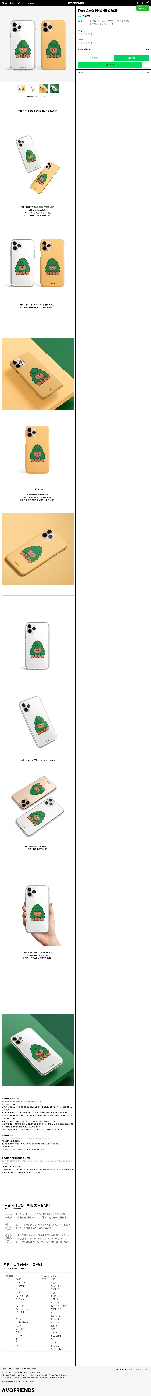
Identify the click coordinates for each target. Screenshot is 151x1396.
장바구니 (95, 58)
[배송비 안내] (112, 24)
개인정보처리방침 (14, 1369)
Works (21, 3)
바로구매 (131, 58)
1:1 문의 (34, 1369)
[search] (138, 3)
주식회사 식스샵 (63, 1378)
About (5, 3)
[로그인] (142, 3)
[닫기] (145, 1384)
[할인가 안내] (99, 16)
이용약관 (4, 1369)
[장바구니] (147, 3)
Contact (31, 3)
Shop (12, 3)
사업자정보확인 (25, 1369)
